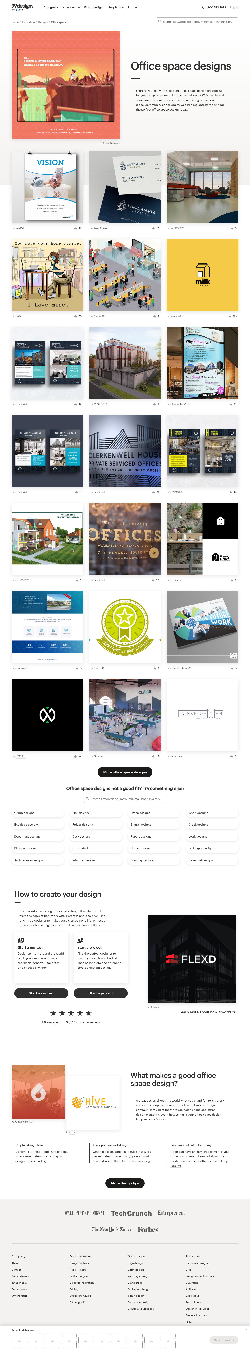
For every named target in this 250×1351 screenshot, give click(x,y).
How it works (71, 7)
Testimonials (19, 1289)
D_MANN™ (177, 227)
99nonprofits (19, 1295)
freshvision (176, 756)
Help (189, 1321)
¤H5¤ (72, 1132)
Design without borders (200, 1276)
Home (15, 22)
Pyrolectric (22, 668)
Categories (51, 7)
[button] (245, 1329)
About (15, 1263)
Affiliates (191, 1289)
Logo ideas (192, 1295)
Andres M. (99, 315)
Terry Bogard (100, 227)
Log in (234, 7)
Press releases (20, 1276)
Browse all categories (141, 1308)
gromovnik (21, 403)
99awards (192, 1282)
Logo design (135, 1263)
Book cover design (139, 1302)
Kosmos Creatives (180, 403)
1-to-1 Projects (78, 1269)
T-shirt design (136, 1295)
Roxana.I (176, 315)
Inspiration (116, 7)
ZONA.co (21, 756)
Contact (16, 1269)
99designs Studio (80, 1295)
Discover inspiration (82, 1282)
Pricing (74, 1289)
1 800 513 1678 (215, 7)
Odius (19, 315)
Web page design (138, 1276)
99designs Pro (78, 1302)
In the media (19, 1282)
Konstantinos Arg (24, 1121)
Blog (188, 1269)
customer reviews (88, 1022)
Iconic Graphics (111, 142)
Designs (43, 22)
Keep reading (37, 1161)
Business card (136, 1269)
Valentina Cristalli (181, 668)
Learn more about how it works (205, 1012)
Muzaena (98, 756)
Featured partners (197, 1315)
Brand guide (135, 1282)
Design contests (79, 1263)
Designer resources (197, 1308)
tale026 (20, 227)
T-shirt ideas (193, 1302)
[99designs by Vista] (22, 7)
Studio (132, 7)
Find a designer (94, 7)
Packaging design (138, 1289)
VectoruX (176, 580)
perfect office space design (160, 109)
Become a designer (197, 1263)
